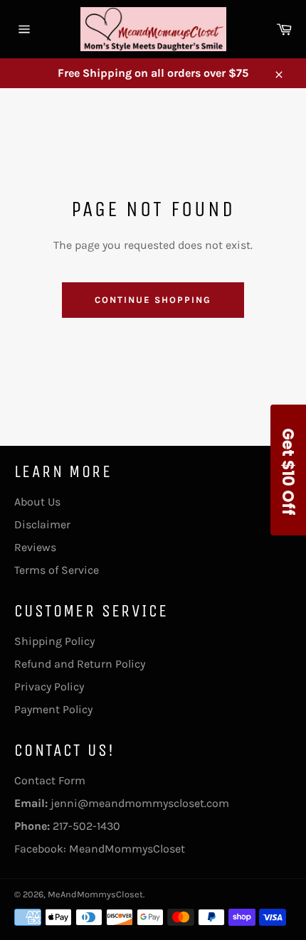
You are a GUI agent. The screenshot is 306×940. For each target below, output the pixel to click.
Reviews (35, 547)
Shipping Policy (54, 641)
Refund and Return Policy (79, 664)
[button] (288, 470)
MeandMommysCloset (127, 848)
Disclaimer (42, 524)
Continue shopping (153, 299)
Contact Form (49, 780)
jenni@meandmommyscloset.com (140, 803)
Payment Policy (53, 709)
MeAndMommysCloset (95, 894)
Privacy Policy (49, 686)
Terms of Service (56, 570)
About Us (37, 501)
